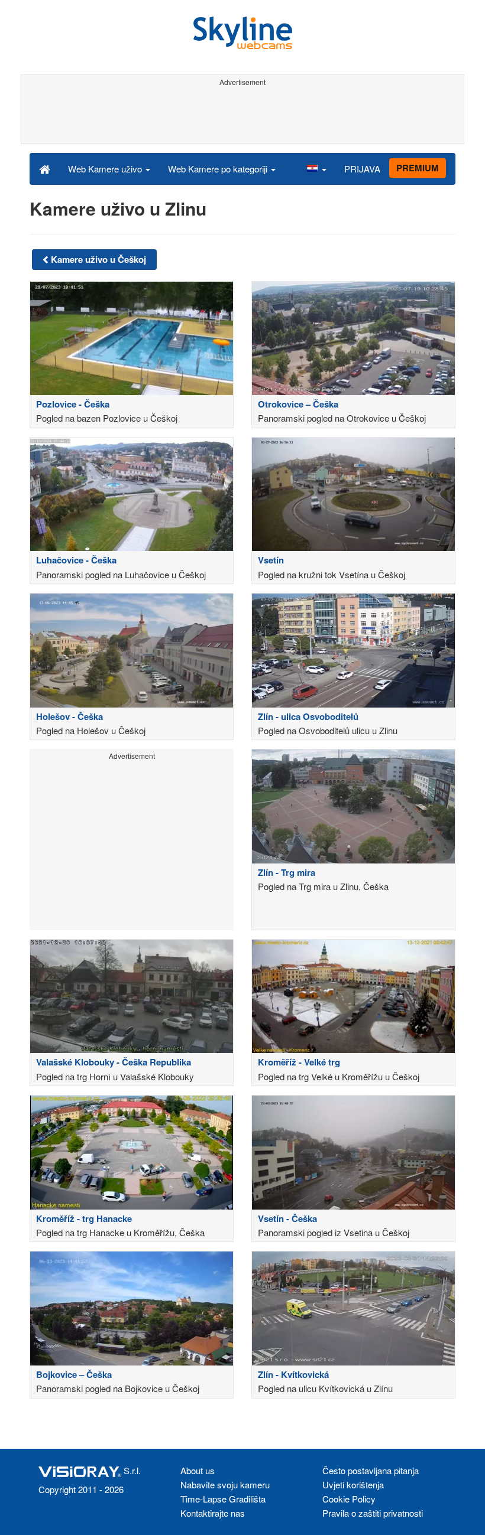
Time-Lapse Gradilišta (223, 1498)
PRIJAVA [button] (362, 168)
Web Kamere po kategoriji (219, 168)
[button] (316, 168)
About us (197, 1470)
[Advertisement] (240, 117)
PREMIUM (417, 167)
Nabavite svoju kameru (225, 1484)
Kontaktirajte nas (212, 1513)
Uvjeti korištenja (353, 1484)
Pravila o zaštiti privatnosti (372, 1513)
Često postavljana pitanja (370, 1470)
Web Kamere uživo (106, 168)
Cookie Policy (349, 1498)
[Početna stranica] (44, 168)
